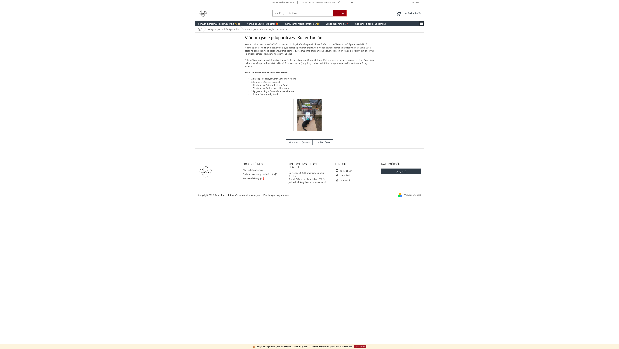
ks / (401, 171)
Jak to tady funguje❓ (254, 178)
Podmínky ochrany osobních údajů (320, 2)
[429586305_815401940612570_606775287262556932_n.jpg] (309, 114)
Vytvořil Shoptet (412, 194)
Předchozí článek (299, 142)
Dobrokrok (345, 175)
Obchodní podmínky (283, 2)
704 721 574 (346, 170)
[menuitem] (219, 23)
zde (350, 346)
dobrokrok (345, 180)
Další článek (323, 142)
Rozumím (360, 346)
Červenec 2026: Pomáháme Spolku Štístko (306, 174)
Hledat (340, 13)
